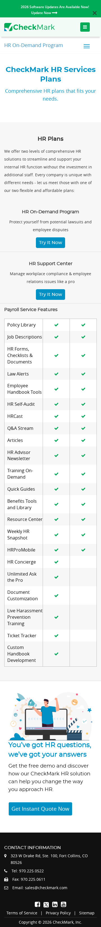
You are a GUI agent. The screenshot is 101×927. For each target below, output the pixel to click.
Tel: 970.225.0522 (28, 870)
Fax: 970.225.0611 (28, 879)
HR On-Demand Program (33, 45)
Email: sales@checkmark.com (39, 887)
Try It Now (50, 242)
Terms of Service (21, 913)
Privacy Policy (58, 913)
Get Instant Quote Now (40, 808)
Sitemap (87, 913)
